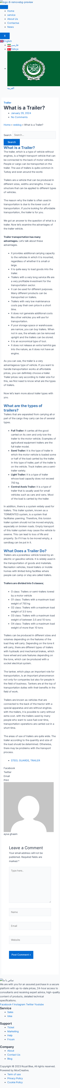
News (10, 26)
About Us (12, 18)
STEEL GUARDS (20, 760)
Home (10, 10)
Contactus (13, 22)
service (11, 14)
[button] (30, 768)
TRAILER (35, 760)
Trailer (7, 102)
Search (8, 134)
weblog (17, 124)
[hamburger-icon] (4, 7)
